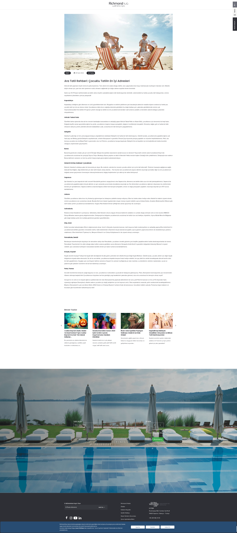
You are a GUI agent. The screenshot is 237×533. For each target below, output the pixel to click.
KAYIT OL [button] (101, 507)
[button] (61, 325)
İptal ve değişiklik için (156, 433)
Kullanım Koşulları (126, 510)
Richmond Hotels (126, 503)
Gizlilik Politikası (125, 513)
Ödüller (123, 506)
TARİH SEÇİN (77, 421)
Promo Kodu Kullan (157, 429)
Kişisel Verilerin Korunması (128, 516)
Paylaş (92, 73)
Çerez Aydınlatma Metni (127, 519)
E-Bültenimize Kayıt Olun (72, 503)
